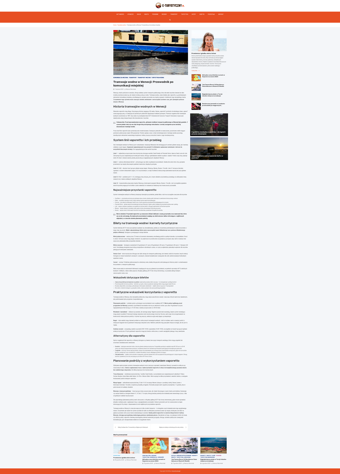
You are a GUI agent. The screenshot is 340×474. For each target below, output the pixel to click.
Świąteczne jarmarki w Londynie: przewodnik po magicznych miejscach (213, 105)
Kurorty (194, 455)
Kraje (139, 14)
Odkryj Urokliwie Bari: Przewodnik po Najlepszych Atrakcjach (133, 427)
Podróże (218, 455)
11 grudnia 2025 (177, 463)
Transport (174, 14)
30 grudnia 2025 (119, 460)
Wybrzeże (161, 457)
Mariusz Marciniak (131, 89)
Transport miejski (144, 77)
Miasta (146, 14)
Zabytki (201, 14)
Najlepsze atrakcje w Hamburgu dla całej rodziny (171, 427)
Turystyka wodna (157, 77)
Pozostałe (211, 14)
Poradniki (155, 14)
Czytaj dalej (195, 70)
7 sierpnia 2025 (119, 89)
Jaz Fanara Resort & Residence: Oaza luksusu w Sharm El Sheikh (213, 85)
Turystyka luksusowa (183, 457)
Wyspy (194, 14)
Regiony (164, 14)
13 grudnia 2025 (148, 463)
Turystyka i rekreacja (149, 457)
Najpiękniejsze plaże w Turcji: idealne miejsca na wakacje (212, 95)
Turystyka (184, 14)
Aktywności (120, 14)
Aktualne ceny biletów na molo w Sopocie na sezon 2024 (213, 76)
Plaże (213, 455)
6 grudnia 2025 (206, 463)
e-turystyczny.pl (175, 471)
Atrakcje (131, 14)
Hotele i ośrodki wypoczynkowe (181, 455)
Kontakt (221, 14)
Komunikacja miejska (120, 77)
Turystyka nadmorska (207, 457)
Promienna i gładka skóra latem (204, 53)
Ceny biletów (146, 455)
